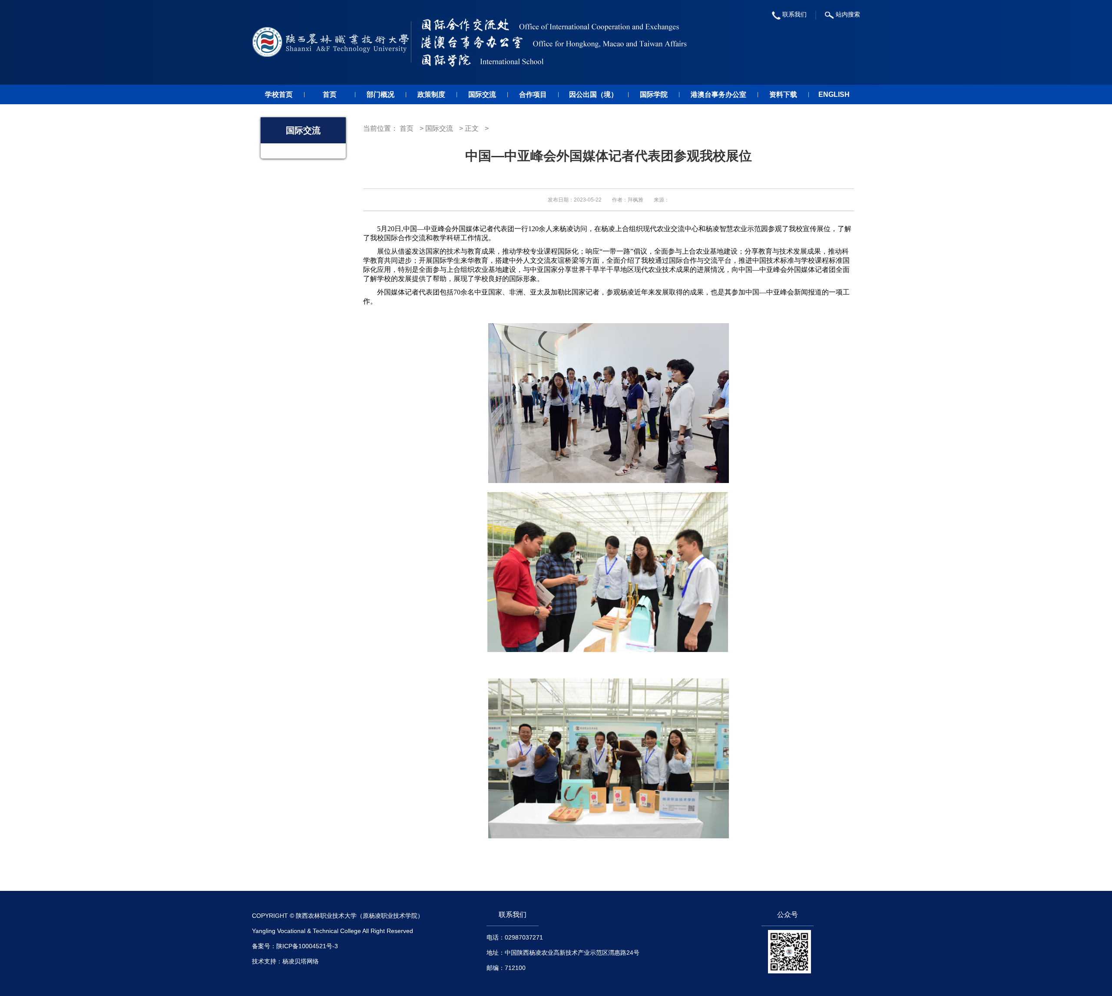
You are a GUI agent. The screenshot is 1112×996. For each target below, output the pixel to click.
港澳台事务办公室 (718, 94)
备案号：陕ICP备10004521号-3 (295, 946)
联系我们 (794, 14)
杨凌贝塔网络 (300, 961)
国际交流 (482, 94)
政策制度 (431, 94)
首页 (330, 94)
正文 (472, 128)
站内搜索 (848, 14)
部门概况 (380, 94)
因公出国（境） (593, 94)
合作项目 (533, 94)
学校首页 (279, 94)
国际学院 (654, 94)
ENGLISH (834, 94)
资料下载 (783, 94)
